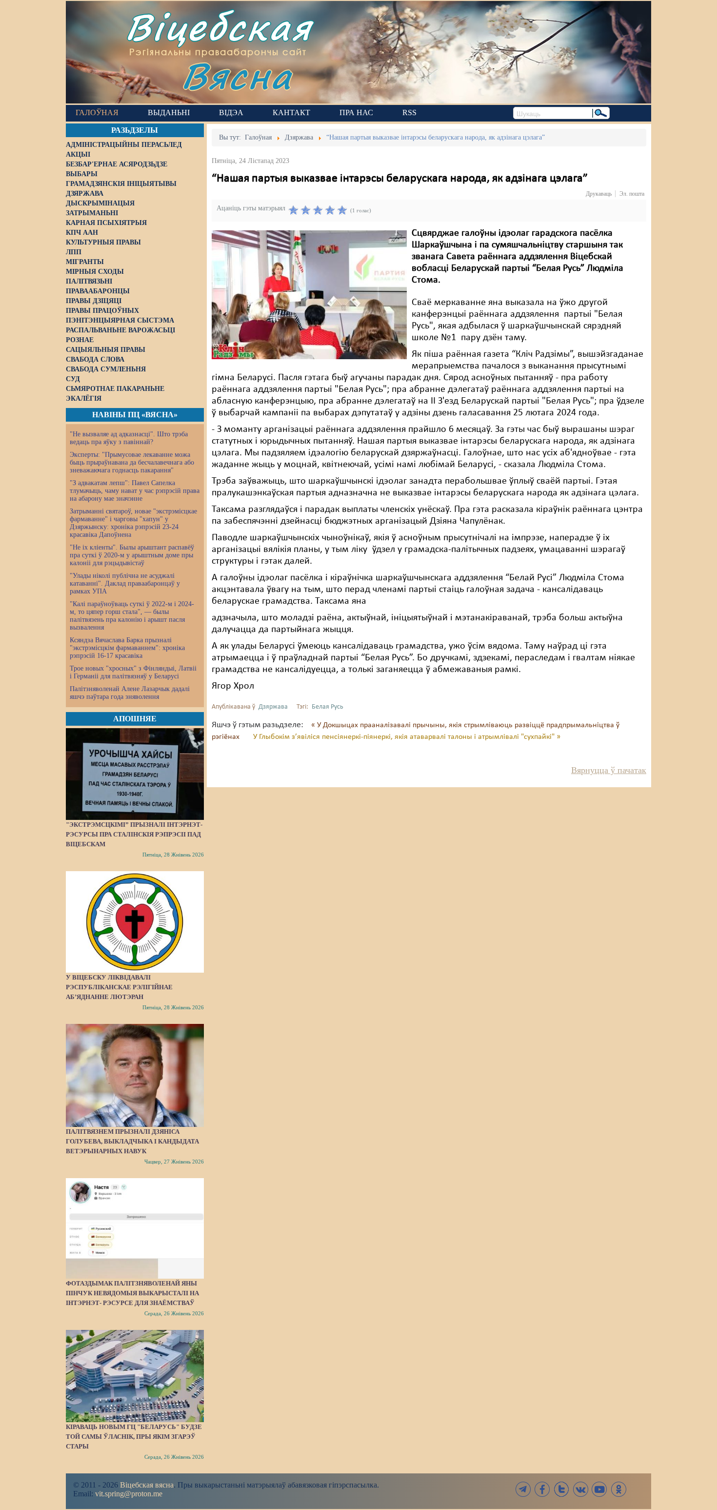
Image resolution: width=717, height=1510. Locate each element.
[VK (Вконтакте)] (580, 1489)
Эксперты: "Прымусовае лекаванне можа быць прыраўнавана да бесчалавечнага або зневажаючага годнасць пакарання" (132, 462)
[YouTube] (599, 1489)
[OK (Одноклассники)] (618, 1489)
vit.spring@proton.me (128, 1494)
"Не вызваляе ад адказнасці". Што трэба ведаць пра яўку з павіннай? (129, 438)
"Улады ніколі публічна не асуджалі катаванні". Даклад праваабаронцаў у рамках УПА (125, 583)
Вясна (236, 75)
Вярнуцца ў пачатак (608, 770)
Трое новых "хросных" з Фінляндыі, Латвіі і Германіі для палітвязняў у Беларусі (133, 672)
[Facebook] (542, 1489)
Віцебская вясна (147, 1485)
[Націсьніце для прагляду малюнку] (309, 295)
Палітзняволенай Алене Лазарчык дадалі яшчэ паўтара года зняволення (130, 692)
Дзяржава (273, 707)
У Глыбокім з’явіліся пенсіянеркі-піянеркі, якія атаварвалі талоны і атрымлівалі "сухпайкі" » (406, 737)
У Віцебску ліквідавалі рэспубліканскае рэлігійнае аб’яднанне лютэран (119, 987)
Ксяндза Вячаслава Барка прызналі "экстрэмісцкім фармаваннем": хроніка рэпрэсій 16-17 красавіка (127, 647)
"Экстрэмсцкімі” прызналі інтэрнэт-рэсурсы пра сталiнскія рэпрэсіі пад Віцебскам (134, 834)
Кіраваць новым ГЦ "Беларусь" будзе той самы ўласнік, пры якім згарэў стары (134, 1436)
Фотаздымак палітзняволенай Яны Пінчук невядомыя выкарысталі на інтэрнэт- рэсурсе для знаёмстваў (132, 1293)
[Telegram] (523, 1489)
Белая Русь (327, 707)
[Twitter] (561, 1489)
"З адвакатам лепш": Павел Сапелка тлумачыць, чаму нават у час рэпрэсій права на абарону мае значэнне (134, 490)
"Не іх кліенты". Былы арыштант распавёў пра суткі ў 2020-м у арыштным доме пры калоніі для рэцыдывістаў (132, 555)
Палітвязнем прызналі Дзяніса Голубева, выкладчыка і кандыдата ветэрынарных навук (132, 1141)
